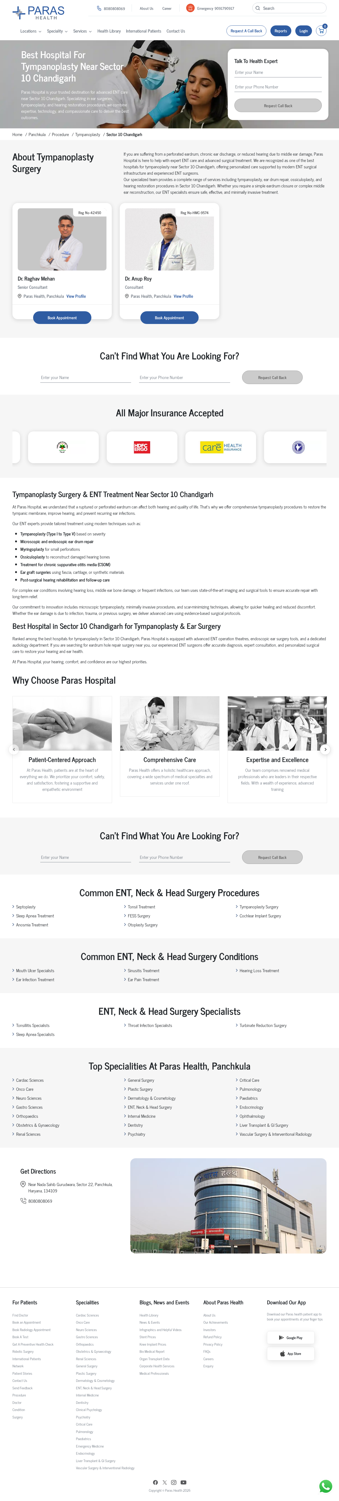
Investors (209, 1329)
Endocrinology (251, 1107)
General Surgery (141, 1080)
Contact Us (176, 30)
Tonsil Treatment (141, 906)
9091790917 (224, 8)
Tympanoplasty (87, 134)
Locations (28, 30)
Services (80, 30)
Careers (208, 1359)
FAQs (207, 1351)
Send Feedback (22, 1388)
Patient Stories (22, 1373)
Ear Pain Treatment (143, 979)
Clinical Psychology (89, 1409)
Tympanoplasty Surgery (259, 906)
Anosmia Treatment (32, 924)
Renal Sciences (28, 1134)
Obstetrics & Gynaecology (37, 1125)
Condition (18, 1409)
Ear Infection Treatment (35, 979)
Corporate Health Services (157, 1366)
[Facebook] (155, 1483)
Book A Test (20, 1337)
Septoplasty (25, 906)
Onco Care (24, 1089)
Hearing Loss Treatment (259, 970)
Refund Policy (212, 1337)
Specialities (87, 1302)
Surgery (17, 1417)
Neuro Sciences (29, 1098)
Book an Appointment (26, 1322)
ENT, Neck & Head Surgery (150, 1107)
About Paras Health (223, 1302)
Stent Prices (148, 1337)
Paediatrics (249, 1098)
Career (166, 8)
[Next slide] (325, 749)
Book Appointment (62, 317)
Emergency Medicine (90, 1446)
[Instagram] (174, 1483)
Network (18, 1366)
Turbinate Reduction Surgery (263, 1025)
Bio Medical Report (152, 1351)
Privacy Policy (212, 1344)
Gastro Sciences (29, 1107)
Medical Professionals (154, 1373)
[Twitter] (164, 1483)
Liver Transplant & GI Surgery (264, 1125)
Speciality (55, 30)
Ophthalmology (252, 1116)
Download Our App (286, 1302)
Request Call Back (278, 105)
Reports (281, 30)
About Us (146, 8)
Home (17, 134)
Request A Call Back (246, 30)
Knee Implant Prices (153, 1344)
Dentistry (135, 1125)
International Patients (143, 30)
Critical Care (249, 1080)
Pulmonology (250, 1089)
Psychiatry (136, 1134)
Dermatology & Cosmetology (152, 1098)
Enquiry (208, 1366)
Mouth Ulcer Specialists (35, 970)
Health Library (109, 30)
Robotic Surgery (23, 1351)
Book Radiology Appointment (31, 1329)
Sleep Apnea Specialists (35, 1034)
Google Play (294, 1337)
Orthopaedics (27, 1116)
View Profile (76, 296)
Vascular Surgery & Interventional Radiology (276, 1134)
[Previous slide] (13, 749)
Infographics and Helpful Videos (161, 1329)
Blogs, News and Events (164, 1302)
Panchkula (37, 134)
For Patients (24, 1302)
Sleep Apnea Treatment (35, 915)
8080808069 (114, 8)
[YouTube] (184, 1483)
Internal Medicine (141, 1116)
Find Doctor (20, 1315)
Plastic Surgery (140, 1089)
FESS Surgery (139, 915)
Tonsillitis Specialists (33, 1025)
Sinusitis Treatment (143, 970)
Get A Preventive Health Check (32, 1344)
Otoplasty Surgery (143, 924)
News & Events (150, 1322)
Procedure (60, 134)
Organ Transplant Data (155, 1359)
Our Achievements (215, 1322)
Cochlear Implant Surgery (260, 915)
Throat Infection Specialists (150, 1025)
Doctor (16, 1402)
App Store (294, 1353)
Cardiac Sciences (30, 1080)
